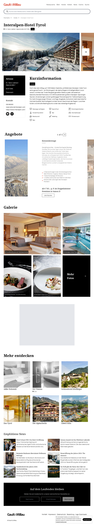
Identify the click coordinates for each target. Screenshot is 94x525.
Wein (58, 5)
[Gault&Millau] (16, 514)
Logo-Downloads (81, 514)
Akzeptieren (87, 519)
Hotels (63, 5)
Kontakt (44, 514)
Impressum (52, 514)
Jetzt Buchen (48, 195)
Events (81, 5)
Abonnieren (68, 499)
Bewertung (70, 514)
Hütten (69, 5)
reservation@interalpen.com (14, 107)
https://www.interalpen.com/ (14, 110)
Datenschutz (61, 514)
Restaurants (50, 5)
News (75, 5)
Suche (87, 5)
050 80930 (9, 104)
